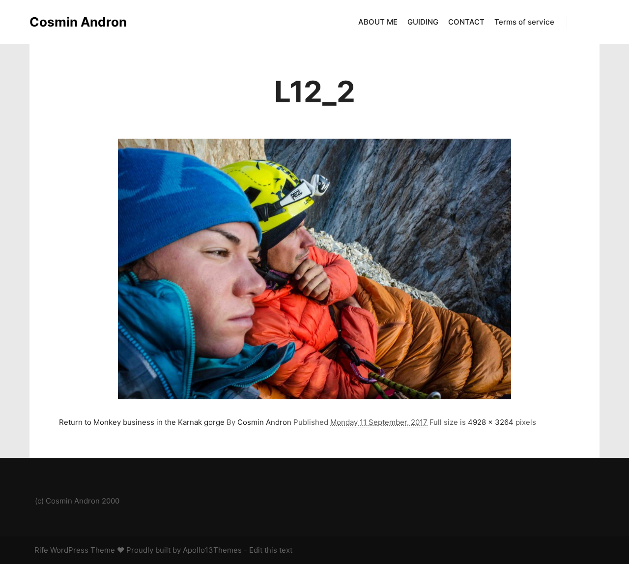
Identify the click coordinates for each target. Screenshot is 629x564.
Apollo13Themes (212, 550)
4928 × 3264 (491, 422)
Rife (41, 550)
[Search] (583, 22)
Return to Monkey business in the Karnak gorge (142, 422)
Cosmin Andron (78, 22)
